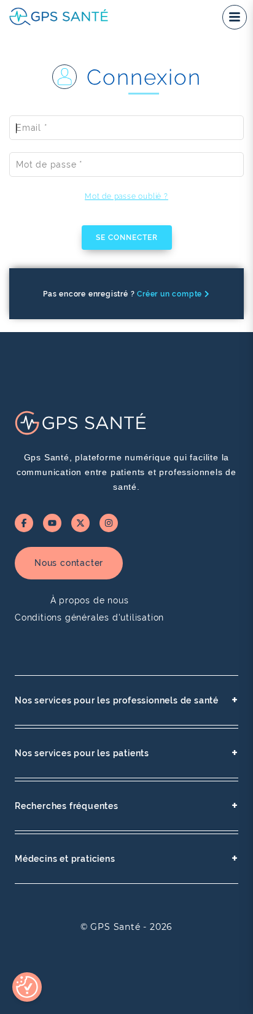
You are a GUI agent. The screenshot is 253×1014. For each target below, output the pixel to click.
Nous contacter (68, 563)
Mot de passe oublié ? (126, 196)
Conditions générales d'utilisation (89, 617)
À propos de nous (89, 600)
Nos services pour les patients (126, 753)
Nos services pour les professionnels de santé (126, 700)
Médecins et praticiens (126, 858)
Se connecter (127, 237)
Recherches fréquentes (126, 806)
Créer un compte (170, 294)
